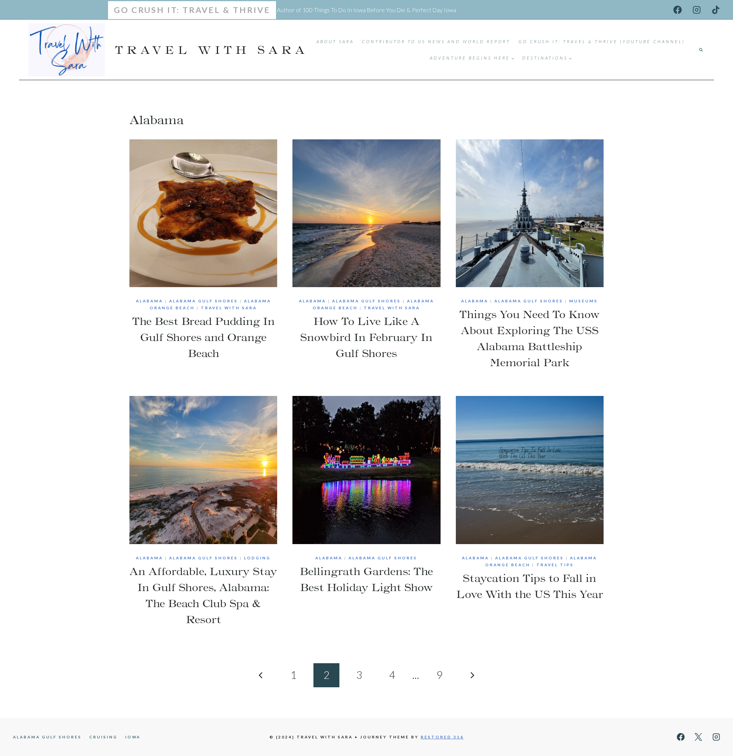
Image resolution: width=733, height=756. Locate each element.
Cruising (103, 737)
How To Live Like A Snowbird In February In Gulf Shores (366, 337)
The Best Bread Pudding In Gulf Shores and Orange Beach (203, 337)
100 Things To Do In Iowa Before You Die (353, 9)
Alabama (149, 301)
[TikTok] (715, 10)
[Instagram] (696, 10)
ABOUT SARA (335, 41)
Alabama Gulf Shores (203, 301)
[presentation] (203, 213)
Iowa (132, 737)
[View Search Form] (701, 50)
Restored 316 (442, 737)
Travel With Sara (229, 307)
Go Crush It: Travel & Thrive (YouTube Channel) (601, 41)
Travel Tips (555, 564)
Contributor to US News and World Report (436, 41)
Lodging (257, 558)
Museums (583, 301)
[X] (698, 737)
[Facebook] (678, 10)
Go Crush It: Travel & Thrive (192, 10)
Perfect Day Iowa (434, 9)
